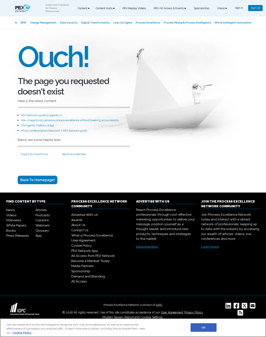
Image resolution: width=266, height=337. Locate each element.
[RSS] (241, 314)
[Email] (253, 307)
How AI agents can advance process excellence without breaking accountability (70, 120)
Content (83, 8)
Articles (41, 210)
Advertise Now (147, 247)
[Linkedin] (229, 307)
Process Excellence (148, 22)
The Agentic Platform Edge (37, 125)
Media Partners (82, 266)
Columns (42, 220)
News (10, 210)
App (39, 236)
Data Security (69, 22)
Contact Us (80, 230)
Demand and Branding (88, 276)
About (221, 8)
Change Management (43, 22)
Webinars (43, 225)
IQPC (159, 304)
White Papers (16, 225)
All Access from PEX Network (93, 256)
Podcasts (43, 215)
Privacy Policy (193, 312)
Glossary (42, 231)
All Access (79, 281)
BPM (23, 22)
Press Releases (17, 236)
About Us (78, 225)
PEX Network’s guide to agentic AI (41, 115)
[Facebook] (237, 307)
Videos (11, 215)
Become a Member (74, 154)
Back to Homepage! (37, 180)
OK (203, 327)
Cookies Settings (151, 317)
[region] (133, 327)
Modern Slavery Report (118, 317)
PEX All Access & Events (169, 8)
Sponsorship (201, 8)
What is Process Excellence (92, 235)
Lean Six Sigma (122, 22)
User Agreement (83, 240)
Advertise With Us (84, 215)
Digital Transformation (95, 22)
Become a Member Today (90, 261)
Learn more (210, 247)
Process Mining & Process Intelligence (187, 22)
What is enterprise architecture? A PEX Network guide (54, 130)
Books (11, 231)
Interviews (13, 220)
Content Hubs (104, 8)
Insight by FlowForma (34, 154)
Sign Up (255, 7)
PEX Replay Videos (134, 8)
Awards (77, 220)
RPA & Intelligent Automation (233, 22)
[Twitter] (245, 307)
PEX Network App (84, 251)
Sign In (239, 7)
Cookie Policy (81, 245)
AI (16, 22)
